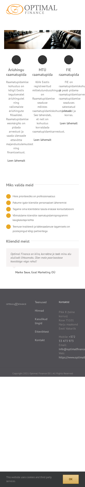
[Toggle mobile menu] (77, 6)
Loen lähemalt (16, 160)
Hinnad (39, 310)
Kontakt (40, 340)
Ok (71, 479)
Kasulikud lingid (41, 321)
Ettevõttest (42, 331)
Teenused (41, 302)
